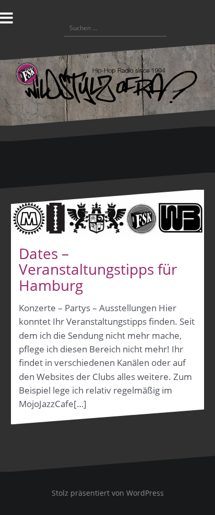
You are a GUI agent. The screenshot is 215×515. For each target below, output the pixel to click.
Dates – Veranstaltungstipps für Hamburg (98, 269)
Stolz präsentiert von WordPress (108, 493)
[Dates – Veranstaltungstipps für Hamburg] (107, 214)
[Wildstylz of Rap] (107, 84)
